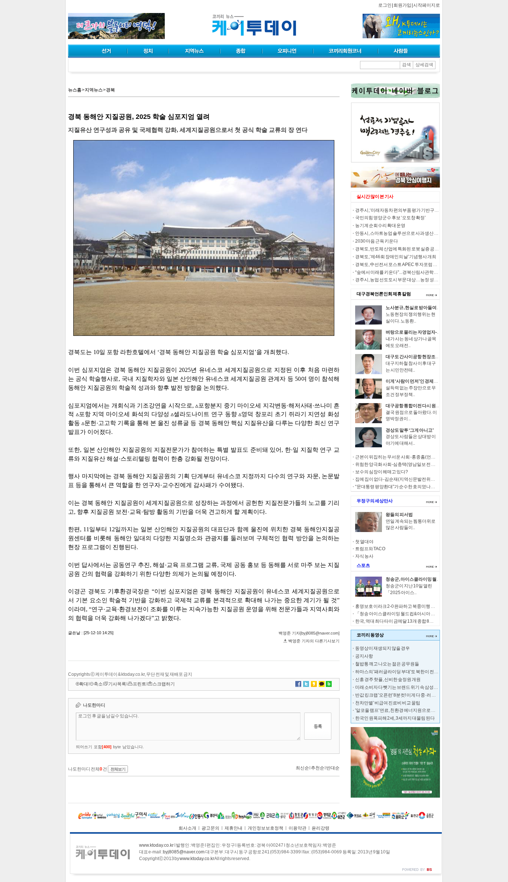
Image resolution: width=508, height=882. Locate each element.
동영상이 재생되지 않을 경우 (382, 648)
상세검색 (424, 64)
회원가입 (402, 5)
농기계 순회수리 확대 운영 (380, 225)
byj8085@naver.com (184, 852)
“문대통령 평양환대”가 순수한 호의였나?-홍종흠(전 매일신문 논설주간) (423, 486)
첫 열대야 (364, 541)
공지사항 (364, 656)
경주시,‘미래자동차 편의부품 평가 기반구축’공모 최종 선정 (411, 210)
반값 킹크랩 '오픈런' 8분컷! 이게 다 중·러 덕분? (399, 695)
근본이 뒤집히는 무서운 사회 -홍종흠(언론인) (398, 457)
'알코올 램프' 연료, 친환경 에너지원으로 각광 (397, 710)
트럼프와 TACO (370, 548)
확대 (83, 684)
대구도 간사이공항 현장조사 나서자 (420, 356)
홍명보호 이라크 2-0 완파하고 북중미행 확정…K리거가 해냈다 (414, 606)
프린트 (139, 684)
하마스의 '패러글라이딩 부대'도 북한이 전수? (398, 671)
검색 (406, 64)
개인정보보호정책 (265, 828)
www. (156, 845)
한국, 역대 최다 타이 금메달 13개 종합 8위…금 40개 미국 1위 (412, 621)
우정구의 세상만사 (375, 500)
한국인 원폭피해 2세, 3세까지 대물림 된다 (395, 718)
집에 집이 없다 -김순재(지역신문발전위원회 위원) (402, 479)
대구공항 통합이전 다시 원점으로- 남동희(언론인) (433, 405)
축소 (98, 684)
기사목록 (117, 684)
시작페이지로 (426, 5)
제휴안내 (233, 828)
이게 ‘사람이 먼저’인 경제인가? (415, 381)
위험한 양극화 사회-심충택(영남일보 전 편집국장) (402, 464)
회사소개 (187, 828)
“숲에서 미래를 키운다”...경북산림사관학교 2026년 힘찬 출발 (413, 272)
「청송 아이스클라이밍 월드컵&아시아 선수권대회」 (406, 613)
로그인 (385, 5)
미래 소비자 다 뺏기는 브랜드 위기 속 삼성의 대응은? (404, 687)
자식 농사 (364, 556)
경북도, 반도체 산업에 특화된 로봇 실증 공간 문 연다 (404, 249)
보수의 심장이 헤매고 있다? (381, 471)
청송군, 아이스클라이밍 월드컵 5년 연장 (424, 579)
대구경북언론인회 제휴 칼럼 (384, 293)
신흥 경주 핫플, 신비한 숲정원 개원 (388, 679)
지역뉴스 (94, 90)
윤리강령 (320, 828)
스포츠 (363, 565)
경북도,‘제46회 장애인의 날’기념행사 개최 (395, 256)
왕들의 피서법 (399, 514)
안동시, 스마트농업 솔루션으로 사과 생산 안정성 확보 (406, 233)
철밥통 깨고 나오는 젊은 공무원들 (387, 664)
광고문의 (210, 828)
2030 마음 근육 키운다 (376, 241)
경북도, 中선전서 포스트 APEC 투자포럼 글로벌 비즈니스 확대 (414, 264)
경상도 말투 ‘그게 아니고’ (410, 430)
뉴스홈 (74, 90)
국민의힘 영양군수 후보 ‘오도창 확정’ (390, 217)
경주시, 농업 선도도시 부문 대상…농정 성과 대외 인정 (406, 279)
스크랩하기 (163, 684)
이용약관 (297, 828)
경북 (110, 90)
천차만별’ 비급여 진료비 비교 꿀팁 (387, 703)
